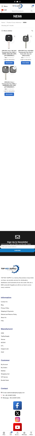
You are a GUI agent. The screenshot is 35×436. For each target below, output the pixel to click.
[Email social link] (17, 1)
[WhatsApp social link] (20, 1)
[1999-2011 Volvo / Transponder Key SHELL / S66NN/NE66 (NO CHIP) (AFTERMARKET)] (9, 73)
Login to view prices (9, 59)
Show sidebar (7, 30)
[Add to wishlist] (14, 36)
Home (3, 22)
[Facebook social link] (15, 1)
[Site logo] (17, 6)
